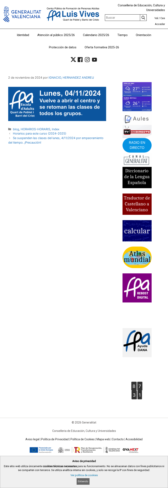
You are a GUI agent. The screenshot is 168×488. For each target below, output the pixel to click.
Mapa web (103, 439)
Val (156, 18)
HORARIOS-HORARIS (35, 129)
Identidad (23, 35)
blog (16, 129)
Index (55, 129)
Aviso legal (32, 439)
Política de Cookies (82, 439)
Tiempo (122, 35)
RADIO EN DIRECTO (137, 145)
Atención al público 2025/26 (56, 35)
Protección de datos (62, 47)
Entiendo (83, 481)
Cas (162, 18)
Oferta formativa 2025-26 (102, 47)
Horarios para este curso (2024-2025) (39, 133)
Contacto (118, 439)
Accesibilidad (134, 439)
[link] (73, 59)
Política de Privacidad (55, 439)
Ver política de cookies (84, 475)
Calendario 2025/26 (96, 35)
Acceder (160, 24)
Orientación (143, 35)
